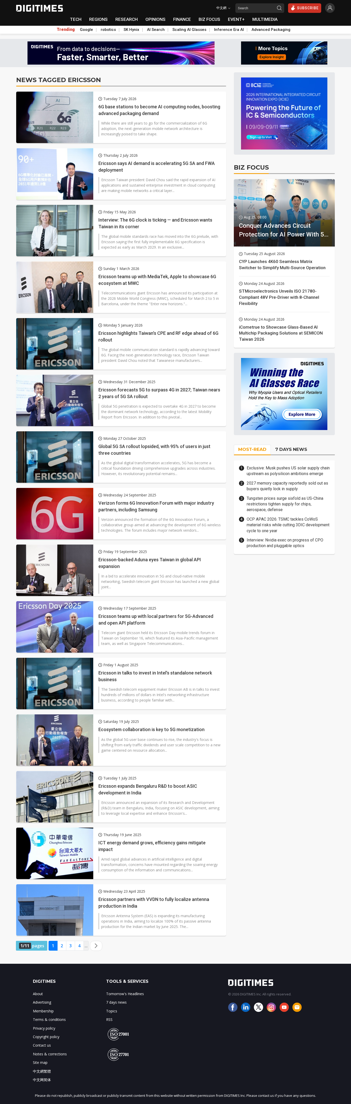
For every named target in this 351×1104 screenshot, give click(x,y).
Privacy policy (44, 1028)
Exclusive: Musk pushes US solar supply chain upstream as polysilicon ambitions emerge (288, 471)
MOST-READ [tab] (252, 449)
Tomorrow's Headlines (125, 993)
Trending (66, 29)
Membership (43, 1011)
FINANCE (182, 19)
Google (86, 29)
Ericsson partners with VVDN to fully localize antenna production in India (153, 902)
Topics (111, 1011)
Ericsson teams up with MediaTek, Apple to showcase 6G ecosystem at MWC (157, 280)
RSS (109, 1019)
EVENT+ (236, 19)
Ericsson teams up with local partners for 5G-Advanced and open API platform (155, 619)
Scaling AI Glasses (189, 29)
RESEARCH (126, 19)
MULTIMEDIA (265, 19)
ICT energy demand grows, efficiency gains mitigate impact (152, 846)
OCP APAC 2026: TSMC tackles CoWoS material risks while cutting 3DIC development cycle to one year (288, 525)
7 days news (116, 1002)
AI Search (156, 29)
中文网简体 (42, 1079)
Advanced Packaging (271, 29)
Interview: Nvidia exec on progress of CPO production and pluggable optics (285, 543)
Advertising (42, 1002)
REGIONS (98, 19)
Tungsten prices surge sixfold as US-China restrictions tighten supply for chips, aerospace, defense (285, 504)
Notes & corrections (50, 1054)
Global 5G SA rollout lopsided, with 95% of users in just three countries (154, 449)
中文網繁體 (42, 1071)
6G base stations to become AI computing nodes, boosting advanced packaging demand (159, 110)
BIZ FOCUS (209, 19)
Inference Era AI (229, 29)
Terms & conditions (49, 1019)
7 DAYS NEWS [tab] (291, 449)
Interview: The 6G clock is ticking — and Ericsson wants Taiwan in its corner (155, 223)
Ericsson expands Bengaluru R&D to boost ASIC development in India (147, 789)
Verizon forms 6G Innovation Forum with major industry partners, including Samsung (156, 506)
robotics (108, 29)
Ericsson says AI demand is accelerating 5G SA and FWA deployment (156, 166)
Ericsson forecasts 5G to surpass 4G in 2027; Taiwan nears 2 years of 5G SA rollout (159, 393)
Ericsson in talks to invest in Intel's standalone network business (155, 676)
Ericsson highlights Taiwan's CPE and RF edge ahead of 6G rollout (158, 336)
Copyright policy (46, 1036)
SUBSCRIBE (308, 8)
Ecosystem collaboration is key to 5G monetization (151, 729)
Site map (40, 1062)
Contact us (42, 1045)
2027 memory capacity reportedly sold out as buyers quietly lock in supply (287, 486)
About (38, 993)
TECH (75, 19)
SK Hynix (131, 29)
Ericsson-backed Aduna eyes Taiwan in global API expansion (149, 563)
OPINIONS (155, 19)
